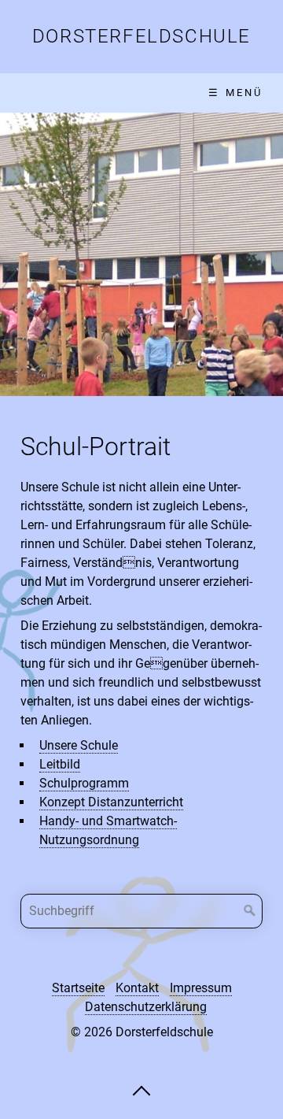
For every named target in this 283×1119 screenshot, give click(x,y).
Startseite (78, 987)
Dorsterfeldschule (141, 36)
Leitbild (59, 764)
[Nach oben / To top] (141, 1090)
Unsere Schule (78, 745)
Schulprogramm (84, 783)
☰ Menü (235, 92)
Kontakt (137, 987)
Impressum (201, 987)
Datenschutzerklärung (146, 1006)
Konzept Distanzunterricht (111, 802)
